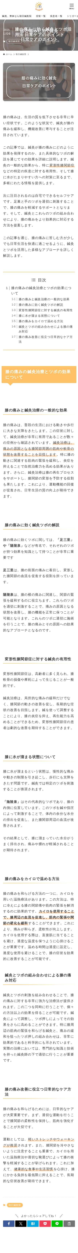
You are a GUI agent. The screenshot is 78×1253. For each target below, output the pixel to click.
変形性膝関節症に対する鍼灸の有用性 (46, 310)
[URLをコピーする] (69, 1223)
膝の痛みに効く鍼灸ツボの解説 (41, 304)
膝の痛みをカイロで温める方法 (41, 321)
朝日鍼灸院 (14, 41)
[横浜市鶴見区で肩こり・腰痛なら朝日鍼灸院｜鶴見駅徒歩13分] (39, 6)
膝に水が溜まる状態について (39, 315)
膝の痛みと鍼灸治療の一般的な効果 (44, 299)
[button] (9, 1223)
